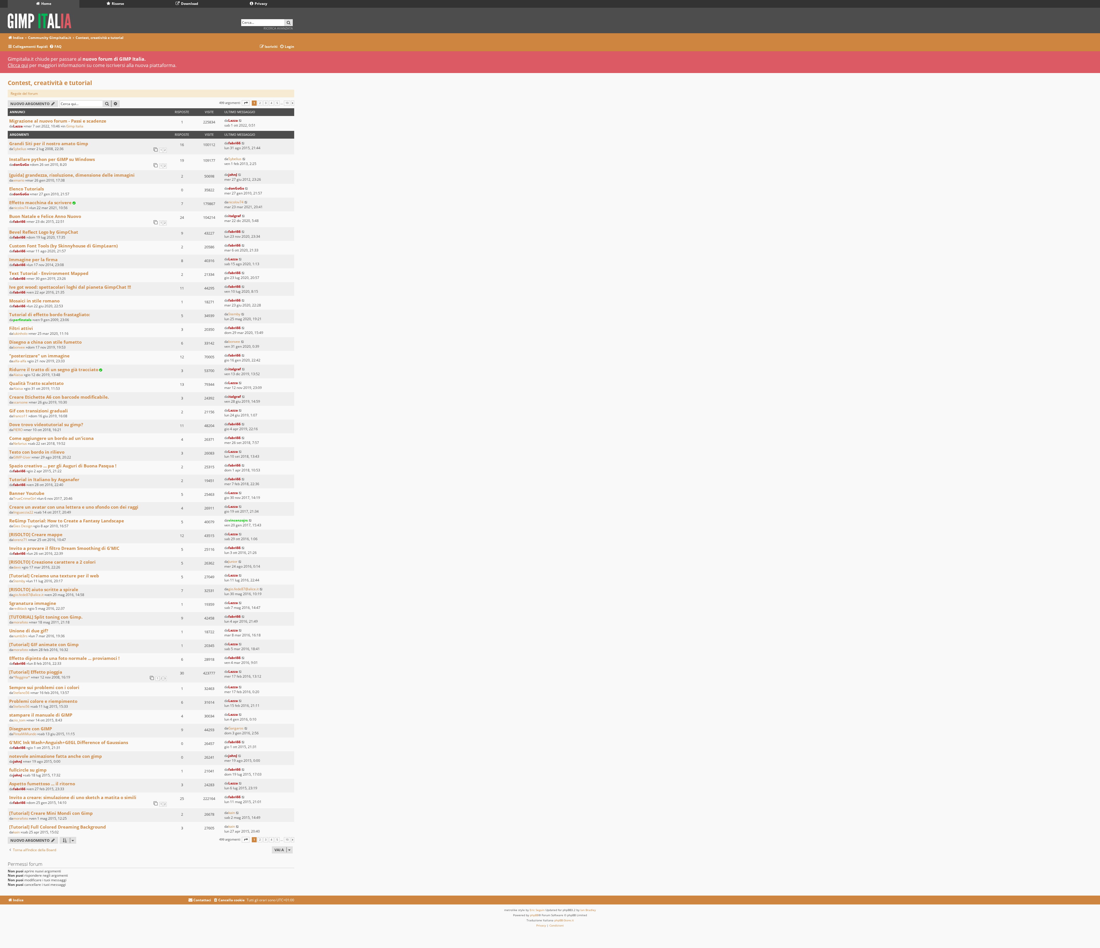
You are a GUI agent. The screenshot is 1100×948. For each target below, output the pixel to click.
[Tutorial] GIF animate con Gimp (44, 644)
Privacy (260, 3)
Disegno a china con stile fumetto (45, 342)
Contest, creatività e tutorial (50, 83)
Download (189, 3)
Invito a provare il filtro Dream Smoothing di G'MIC (64, 548)
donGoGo (21, 164)
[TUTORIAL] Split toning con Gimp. (45, 617)
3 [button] (265, 103)
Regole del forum (24, 93)
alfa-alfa (19, 361)
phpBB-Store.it (564, 920)
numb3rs (20, 636)
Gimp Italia (74, 126)
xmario (18, 180)
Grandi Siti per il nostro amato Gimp (48, 143)
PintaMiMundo (24, 733)
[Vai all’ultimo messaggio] (240, 120)
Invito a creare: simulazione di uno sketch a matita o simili (72, 797)
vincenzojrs (238, 520)
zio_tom (19, 720)
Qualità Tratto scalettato (36, 383)
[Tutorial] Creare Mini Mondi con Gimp (51, 813)
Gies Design (22, 526)
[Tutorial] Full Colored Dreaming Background (57, 827)
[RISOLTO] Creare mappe (35, 534)
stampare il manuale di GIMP (40, 715)
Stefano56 (21, 692)
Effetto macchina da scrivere (40, 202)
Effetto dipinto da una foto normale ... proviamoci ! (64, 658)
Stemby (234, 314)
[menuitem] (55, 47)
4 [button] (271, 103)
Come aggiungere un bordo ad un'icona (51, 438)
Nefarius (20, 443)
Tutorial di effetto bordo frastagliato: (49, 314)
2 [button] (260, 103)
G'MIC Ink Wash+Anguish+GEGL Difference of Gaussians (68, 742)
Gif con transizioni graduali (38, 411)
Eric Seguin (537, 910)
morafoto (20, 622)
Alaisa (18, 374)
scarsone (20, 402)
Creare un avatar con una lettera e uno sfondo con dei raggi (73, 507)
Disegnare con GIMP (30, 728)
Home (45, 3)
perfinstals (22, 319)
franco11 (20, 416)
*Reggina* (21, 677)
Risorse (117, 3)
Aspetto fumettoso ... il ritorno (42, 783)
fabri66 (234, 143)
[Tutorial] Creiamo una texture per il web (54, 576)
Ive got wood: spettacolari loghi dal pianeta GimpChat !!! (70, 287)
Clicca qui (18, 65)
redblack (20, 608)
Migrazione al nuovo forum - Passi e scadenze (57, 121)
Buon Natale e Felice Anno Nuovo (45, 216)
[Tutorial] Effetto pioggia (35, 672)
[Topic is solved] (74, 202)
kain (231, 812)
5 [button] (277, 103)
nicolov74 (20, 207)
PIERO (18, 429)
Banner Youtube (26, 493)
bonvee (19, 347)
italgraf (234, 215)
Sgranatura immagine (32, 603)
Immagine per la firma (33, 259)
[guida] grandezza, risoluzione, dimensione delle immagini (72, 175)
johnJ (232, 174)
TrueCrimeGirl (24, 498)
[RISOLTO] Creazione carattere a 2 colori (52, 562)
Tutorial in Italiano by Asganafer (44, 479)
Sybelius (19, 148)
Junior (232, 561)
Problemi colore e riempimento (43, 701)
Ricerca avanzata (278, 28)
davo (17, 567)
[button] (246, 103)
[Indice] (41, 20)
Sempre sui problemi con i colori (44, 687)
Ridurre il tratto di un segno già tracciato (53, 369)
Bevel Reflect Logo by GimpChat (43, 232)
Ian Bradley (588, 910)
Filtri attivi (21, 328)
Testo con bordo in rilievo (36, 452)
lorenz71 (20, 539)
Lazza (18, 126)
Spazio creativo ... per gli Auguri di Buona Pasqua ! (62, 466)
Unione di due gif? (28, 631)
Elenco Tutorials (26, 189)
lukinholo (20, 333)
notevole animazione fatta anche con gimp (55, 756)
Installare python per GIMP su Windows (52, 159)
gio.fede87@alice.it (28, 594)
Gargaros (235, 728)
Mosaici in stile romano (34, 301)
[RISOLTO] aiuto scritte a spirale (43, 589)
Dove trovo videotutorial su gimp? (46, 424)
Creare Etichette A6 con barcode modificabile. (59, 397)
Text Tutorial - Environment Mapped (49, 273)
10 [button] (287, 103)
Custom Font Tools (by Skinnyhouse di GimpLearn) (63, 246)
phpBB (534, 915)
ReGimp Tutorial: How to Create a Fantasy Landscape (66, 521)
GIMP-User (22, 457)
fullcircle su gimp (28, 770)
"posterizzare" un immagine (39, 356)
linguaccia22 (23, 512)
